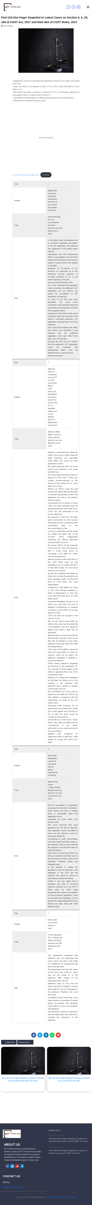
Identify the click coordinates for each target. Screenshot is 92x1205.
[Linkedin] (22, 1166)
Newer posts (24, 1042)
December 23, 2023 (56, 1135)
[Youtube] (17, 1166)
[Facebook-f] (68, 7)
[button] (33, 1035)
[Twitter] (79, 7)
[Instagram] (73, 7)
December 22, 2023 (56, 1147)
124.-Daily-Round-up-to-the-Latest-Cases (25, 175)
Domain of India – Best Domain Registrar (61, 1197)
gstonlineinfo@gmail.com (13, 1187)
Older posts (10, 1042)
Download (46, 175)
